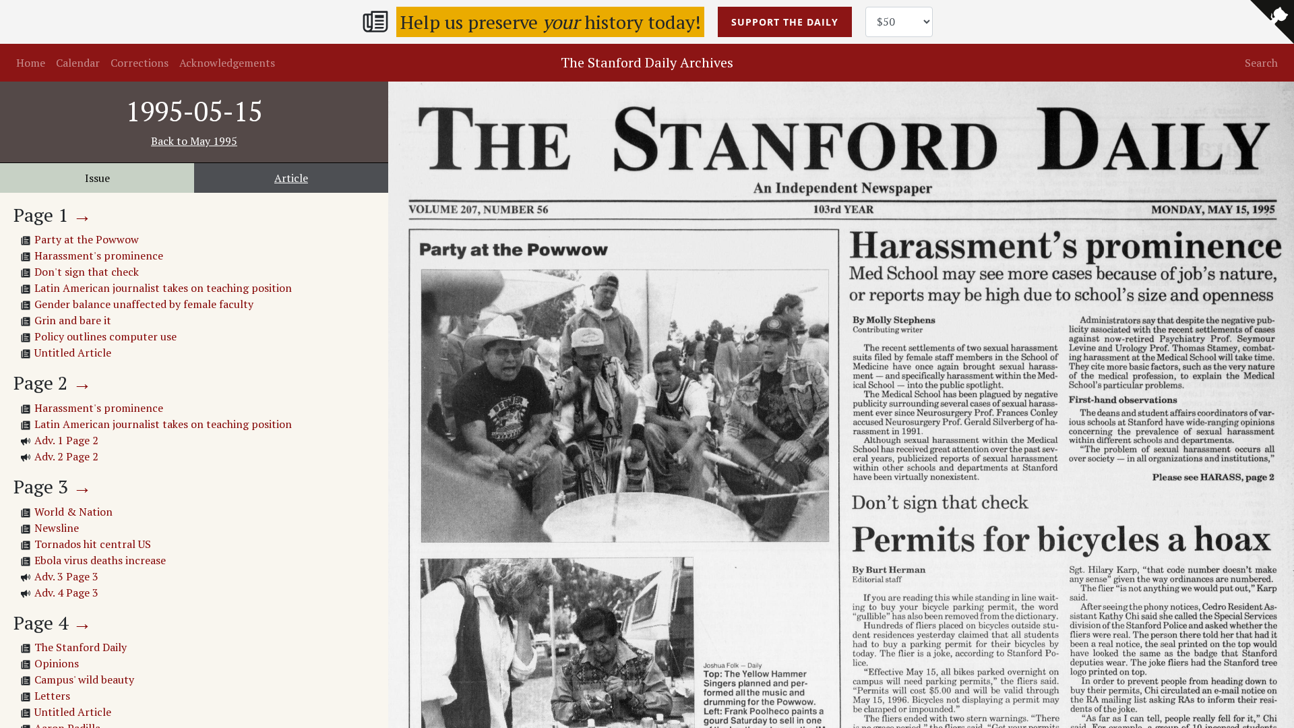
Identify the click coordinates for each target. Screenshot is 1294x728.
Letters (52, 695)
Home (30, 62)
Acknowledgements (227, 62)
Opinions (56, 663)
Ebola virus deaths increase (100, 560)
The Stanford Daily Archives (647, 62)
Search (1261, 62)
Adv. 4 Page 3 (66, 592)
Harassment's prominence (98, 255)
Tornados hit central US (92, 544)
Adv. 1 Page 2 (66, 440)
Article (291, 178)
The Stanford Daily (80, 647)
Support (784, 22)
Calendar (78, 62)
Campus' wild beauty (84, 679)
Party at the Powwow (86, 239)
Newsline (56, 527)
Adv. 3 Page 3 (66, 576)
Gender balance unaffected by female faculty (143, 304)
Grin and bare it (72, 320)
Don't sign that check (86, 271)
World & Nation (73, 511)
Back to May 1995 (194, 140)
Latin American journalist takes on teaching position (163, 287)
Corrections (139, 62)
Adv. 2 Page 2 (66, 456)
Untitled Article (72, 352)
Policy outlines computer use (105, 336)
